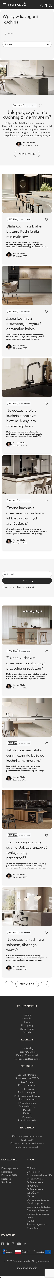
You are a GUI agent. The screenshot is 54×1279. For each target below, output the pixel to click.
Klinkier (27, 1113)
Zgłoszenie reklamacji (27, 1147)
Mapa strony (33, 1228)
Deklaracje (6, 1172)
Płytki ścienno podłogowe (27, 1096)
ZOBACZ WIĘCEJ (27, 154)
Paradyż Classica (27, 1052)
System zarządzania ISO (39, 1175)
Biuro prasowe (34, 1172)
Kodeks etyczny (35, 1203)
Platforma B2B (9, 1175)
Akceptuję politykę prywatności (19, 587)
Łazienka (27, 1018)
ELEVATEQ (27, 1082)
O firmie (31, 1168)
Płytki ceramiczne (27, 1085)
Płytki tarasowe (27, 1099)
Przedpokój (27, 1025)
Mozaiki (27, 1110)
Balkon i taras (27, 1029)
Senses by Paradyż (27, 1075)
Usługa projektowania (38, 1200)
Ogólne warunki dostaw (39, 1207)
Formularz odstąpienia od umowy (27, 1143)
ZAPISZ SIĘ (27, 580)
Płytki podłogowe (27, 1092)
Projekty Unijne (35, 1179)
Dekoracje (27, 1117)
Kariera (30, 1196)
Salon (27, 1022)
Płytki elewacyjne (27, 1103)
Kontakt (31, 1221)
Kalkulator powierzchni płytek (27, 1136)
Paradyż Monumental (27, 1055)
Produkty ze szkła (27, 1120)
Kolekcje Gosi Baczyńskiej (27, 1059)
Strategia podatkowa (37, 1210)
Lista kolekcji (27, 1048)
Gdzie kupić (27, 1140)
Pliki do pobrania (9, 1168)
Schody (27, 1032)
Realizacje (6, 1179)
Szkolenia (6, 1182)
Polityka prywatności (37, 1224)
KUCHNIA (18, 106)
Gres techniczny (27, 1106)
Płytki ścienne (27, 1089)
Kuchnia (27, 1015)
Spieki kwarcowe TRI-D (27, 1078)
